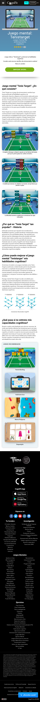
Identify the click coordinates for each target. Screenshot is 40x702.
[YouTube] (20, 516)
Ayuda (30, 691)
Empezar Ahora (19, 69)
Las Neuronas (10, 530)
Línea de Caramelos (29, 560)
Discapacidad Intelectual (10, 539)
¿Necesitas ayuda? (29, 695)
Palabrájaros (29, 597)
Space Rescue (10, 583)
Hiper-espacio (29, 573)
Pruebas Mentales (20, 627)
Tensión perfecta (29, 587)
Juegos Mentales (19, 634)
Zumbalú (29, 567)
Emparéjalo (10, 581)
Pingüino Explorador (29, 564)
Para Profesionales (20, 607)
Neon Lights (10, 575)
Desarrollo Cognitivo (19, 621)
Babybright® (19, 615)
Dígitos (29, 565)
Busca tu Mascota (10, 593)
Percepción (10, 549)
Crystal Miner (10, 565)
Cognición (10, 536)
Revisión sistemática (29, 542)
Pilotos (29, 531)
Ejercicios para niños (20, 619)
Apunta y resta (29, 583)
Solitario (10, 567)
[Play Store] (20, 499)
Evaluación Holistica (29, 533)
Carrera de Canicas (10, 587)
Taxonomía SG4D (29, 544)
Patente (20, 613)
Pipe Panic (10, 564)
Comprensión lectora (20, 642)
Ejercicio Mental (20, 636)
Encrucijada (29, 571)
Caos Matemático (10, 585)
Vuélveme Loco (10, 577)
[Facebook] (11, 516)
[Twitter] (16, 516)
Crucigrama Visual (10, 579)
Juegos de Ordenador (29, 527)
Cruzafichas (29, 591)
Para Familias (20, 605)
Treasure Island (10, 573)
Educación (20, 611)
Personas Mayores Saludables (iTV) (29, 536)
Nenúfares (29, 593)
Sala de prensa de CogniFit (10, 687)
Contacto (25, 691)
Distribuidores (20, 617)
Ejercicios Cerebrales (19, 623)
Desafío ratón (29, 585)
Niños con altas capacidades (20, 644)
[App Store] (20, 493)
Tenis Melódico (10, 589)
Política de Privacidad (21, 684)
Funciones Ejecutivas (10, 543)
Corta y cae (29, 589)
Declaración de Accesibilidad (14, 694)
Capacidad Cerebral (10, 534)
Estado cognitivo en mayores (29, 540)
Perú (4, 699)
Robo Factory (10, 569)
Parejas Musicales (10, 595)
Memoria (10, 547)
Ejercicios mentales (20, 630)
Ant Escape (10, 571)
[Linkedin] (29, 516)
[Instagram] (24, 516)
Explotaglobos (29, 569)
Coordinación (10, 545)
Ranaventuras (29, 558)
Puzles (29, 562)
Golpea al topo (29, 595)
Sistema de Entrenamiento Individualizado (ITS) (20, 625)
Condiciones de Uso (9, 684)
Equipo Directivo (32, 684)
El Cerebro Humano (10, 524)
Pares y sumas (29, 581)
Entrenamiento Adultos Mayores (29, 538)
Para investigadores (19, 609)
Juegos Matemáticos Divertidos (19, 640)
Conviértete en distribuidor (14, 691)
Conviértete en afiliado (30, 687)
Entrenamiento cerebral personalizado (19, 632)
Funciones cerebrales (10, 541)
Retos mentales (20, 646)
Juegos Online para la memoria (19, 638)
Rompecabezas (29, 577)
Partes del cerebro (10, 528)
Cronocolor (10, 597)
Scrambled (10, 591)
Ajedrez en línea (10, 558)
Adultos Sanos (29, 529)
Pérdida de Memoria (10, 537)
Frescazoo (29, 575)
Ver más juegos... (29, 598)
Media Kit (21, 687)
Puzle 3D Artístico (10, 598)
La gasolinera (29, 579)
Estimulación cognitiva (19, 629)
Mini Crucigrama (10, 560)
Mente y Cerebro (10, 526)
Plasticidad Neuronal (10, 532)
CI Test (20, 648)
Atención (10, 551)
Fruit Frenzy (10, 562)
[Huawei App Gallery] (20, 504)
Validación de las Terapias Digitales (29, 525)
